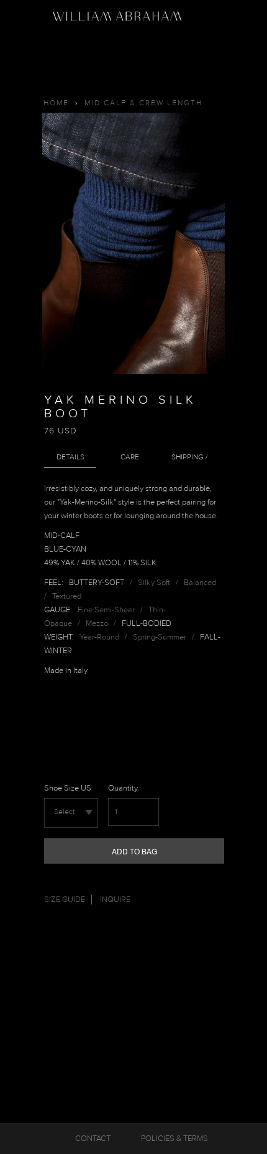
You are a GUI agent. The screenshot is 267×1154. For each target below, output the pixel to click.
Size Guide (64, 900)
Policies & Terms (174, 1138)
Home (56, 103)
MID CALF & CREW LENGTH (143, 103)
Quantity (123, 788)
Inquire (115, 900)
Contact (93, 1138)
